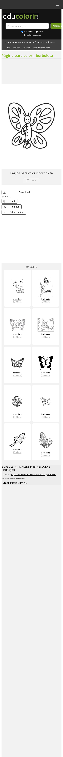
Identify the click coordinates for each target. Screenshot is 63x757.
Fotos (41, 31)
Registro (16, 48)
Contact (26, 48)
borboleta (50, 42)
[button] (14, 212)
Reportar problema (41, 48)
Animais (17, 42)
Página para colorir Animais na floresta (28, 474)
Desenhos (28, 31)
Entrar (7, 48)
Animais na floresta (33, 42)
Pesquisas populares (32, 35)
